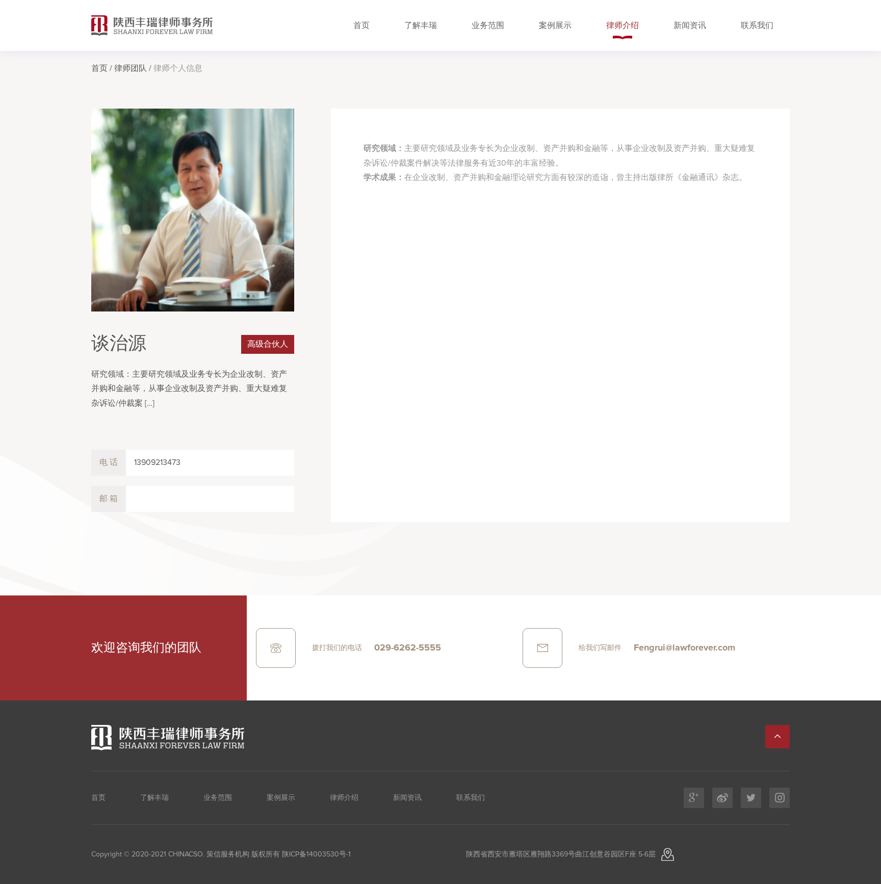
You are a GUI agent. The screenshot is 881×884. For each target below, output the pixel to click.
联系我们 (757, 25)
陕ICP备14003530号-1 (315, 854)
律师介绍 (622, 25)
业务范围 (488, 25)
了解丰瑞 (420, 25)
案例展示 (555, 25)
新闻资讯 (689, 25)
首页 (361, 25)
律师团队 (130, 68)
